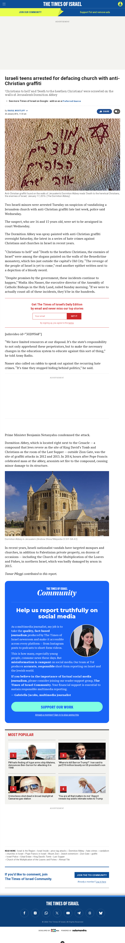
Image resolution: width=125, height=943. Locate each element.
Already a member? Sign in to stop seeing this (57, 714)
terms (71, 323)
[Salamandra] (79, 930)
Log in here (101, 881)
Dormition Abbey (76, 851)
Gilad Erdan (25, 856)
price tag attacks (59, 851)
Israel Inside (43, 851)
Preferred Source (71, 101)
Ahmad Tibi (64, 859)
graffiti (94, 854)
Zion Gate (84, 854)
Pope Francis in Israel (35, 854)
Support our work (57, 706)
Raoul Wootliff (16, 111)
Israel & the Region (26, 851)
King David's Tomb (42, 856)
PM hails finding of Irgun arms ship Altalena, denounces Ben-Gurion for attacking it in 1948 (31, 765)
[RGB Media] (55, 930)
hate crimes (91, 851)
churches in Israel (15, 854)
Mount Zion (53, 854)
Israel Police (12, 856)
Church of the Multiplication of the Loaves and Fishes (32, 859)
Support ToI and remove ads (95, 12)
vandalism (104, 851)
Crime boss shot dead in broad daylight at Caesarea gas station (30, 797)
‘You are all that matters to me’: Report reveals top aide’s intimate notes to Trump (80, 797)
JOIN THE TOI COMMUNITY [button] (92, 875)
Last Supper (59, 856)
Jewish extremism (69, 854)
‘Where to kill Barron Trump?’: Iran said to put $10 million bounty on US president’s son (81, 763)
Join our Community (30, 12)
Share (106, 111)
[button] (120, 4)
